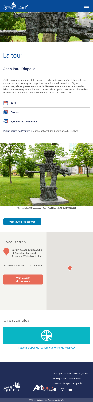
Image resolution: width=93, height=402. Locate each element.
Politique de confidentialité (67, 378)
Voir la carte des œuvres (23, 279)
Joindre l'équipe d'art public (67, 383)
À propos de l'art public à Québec (71, 373)
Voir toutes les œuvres (22, 221)
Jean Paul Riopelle (19, 69)
